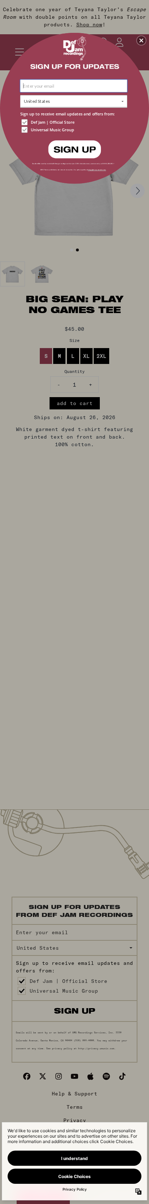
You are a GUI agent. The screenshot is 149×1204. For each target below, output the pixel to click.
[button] (141, 40)
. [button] (74, 148)
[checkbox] (75, 122)
